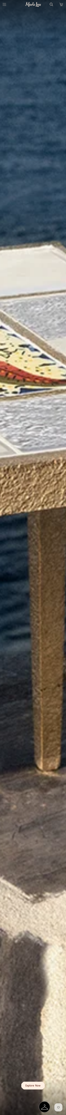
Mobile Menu (4, 4)
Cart (61, 4)
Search (51, 4)
